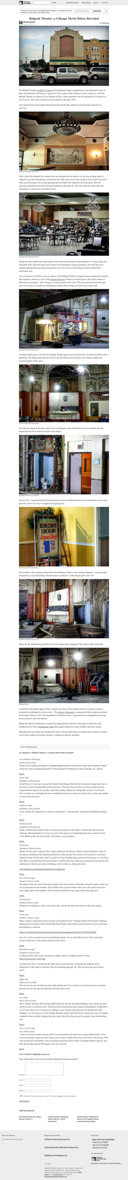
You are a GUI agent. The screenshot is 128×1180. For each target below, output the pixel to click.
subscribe (60, 1096)
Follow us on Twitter (100, 1142)
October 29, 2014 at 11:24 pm (29, 917)
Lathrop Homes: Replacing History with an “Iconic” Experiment (58, 1119)
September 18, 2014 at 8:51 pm (30, 827)
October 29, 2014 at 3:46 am (29, 902)
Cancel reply (45, 1054)
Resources (86, 3)
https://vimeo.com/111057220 (32, 958)
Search (54, 2)
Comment (22, 1075)
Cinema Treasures (57, 279)
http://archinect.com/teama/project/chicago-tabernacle (42, 869)
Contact (104, 3)
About (96, 3)
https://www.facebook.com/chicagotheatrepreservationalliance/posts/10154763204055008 (58, 932)
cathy (22, 979)
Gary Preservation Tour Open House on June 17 (30, 1118)
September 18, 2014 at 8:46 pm (30, 808)
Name (21, 1080)
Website (21, 1091)
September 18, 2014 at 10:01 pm (30, 848)
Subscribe (97, 11)
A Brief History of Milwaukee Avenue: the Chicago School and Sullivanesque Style (88, 1119)
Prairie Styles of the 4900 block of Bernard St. (61, 1147)
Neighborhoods (72, 3)
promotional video (46, 726)
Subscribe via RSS (99, 1147)
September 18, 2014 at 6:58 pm (30, 781)
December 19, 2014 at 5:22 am (30, 952)
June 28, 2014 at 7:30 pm (28, 762)
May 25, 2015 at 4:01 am (28, 1000)
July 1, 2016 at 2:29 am (27, 1031)
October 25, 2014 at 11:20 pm (29, 881)
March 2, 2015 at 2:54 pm (28, 982)
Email (21, 1085)
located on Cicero (44, 90)
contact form (58, 1174)
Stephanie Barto (29, 22)
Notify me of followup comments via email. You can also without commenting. (49, 1096)
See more (48, 1163)
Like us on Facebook (100, 1145)
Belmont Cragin (32, 747)
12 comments (104, 23)
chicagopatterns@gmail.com (55, 1177)
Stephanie (37, 1054)
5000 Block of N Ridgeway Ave (55, 1155)
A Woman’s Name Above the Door (57, 1139)
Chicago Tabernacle (66, 712)
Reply (22, 773)
